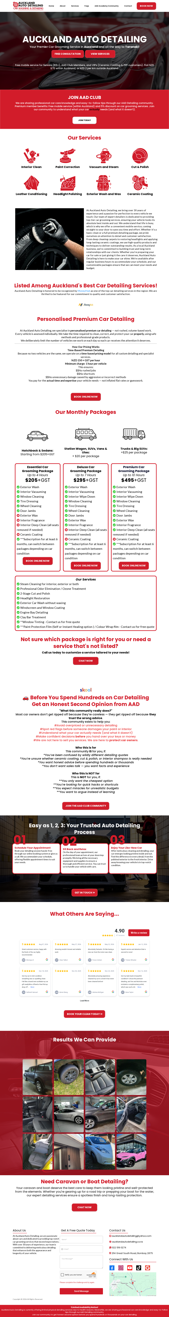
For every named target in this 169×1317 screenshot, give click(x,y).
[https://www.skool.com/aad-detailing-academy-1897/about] (86, 689)
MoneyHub (84, 290)
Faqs (86, 6)
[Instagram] (120, 1267)
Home (51, 6)
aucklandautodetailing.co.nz (127, 1241)
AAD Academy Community (107, 6)
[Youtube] (129, 1267)
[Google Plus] (147, 1267)
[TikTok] (138, 1267)
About (62, 6)
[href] (132, 1284)
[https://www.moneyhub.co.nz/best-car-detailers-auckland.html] (85, 305)
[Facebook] (112, 1267)
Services (75, 6)
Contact (128, 6)
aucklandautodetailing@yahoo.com (131, 1235)
